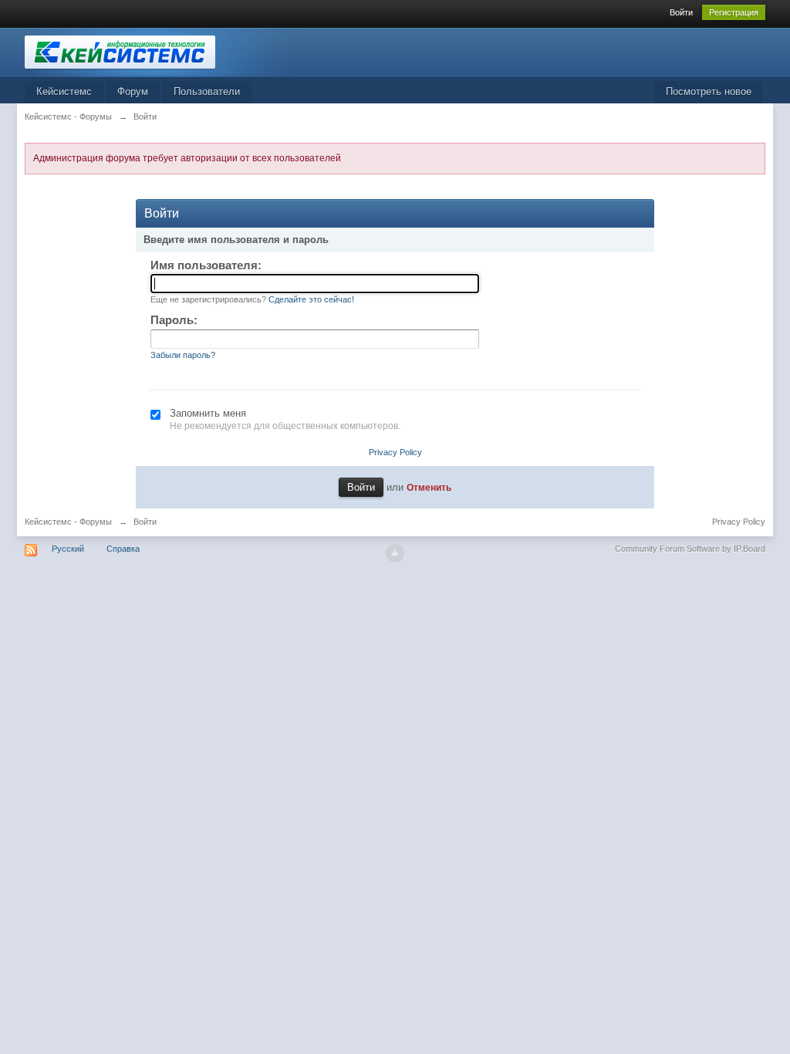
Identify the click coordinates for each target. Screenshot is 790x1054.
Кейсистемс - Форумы (68, 521)
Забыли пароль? (182, 355)
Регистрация (733, 12)
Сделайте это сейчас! (311, 299)
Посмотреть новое (708, 91)
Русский (68, 548)
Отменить (429, 487)
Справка (123, 548)
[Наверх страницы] (395, 553)
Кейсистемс (64, 91)
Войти (681, 12)
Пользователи (207, 91)
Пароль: (174, 319)
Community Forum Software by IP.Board (690, 548)
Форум (132, 91)
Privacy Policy (395, 452)
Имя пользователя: (206, 265)
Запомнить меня (208, 413)
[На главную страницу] (163, 51)
